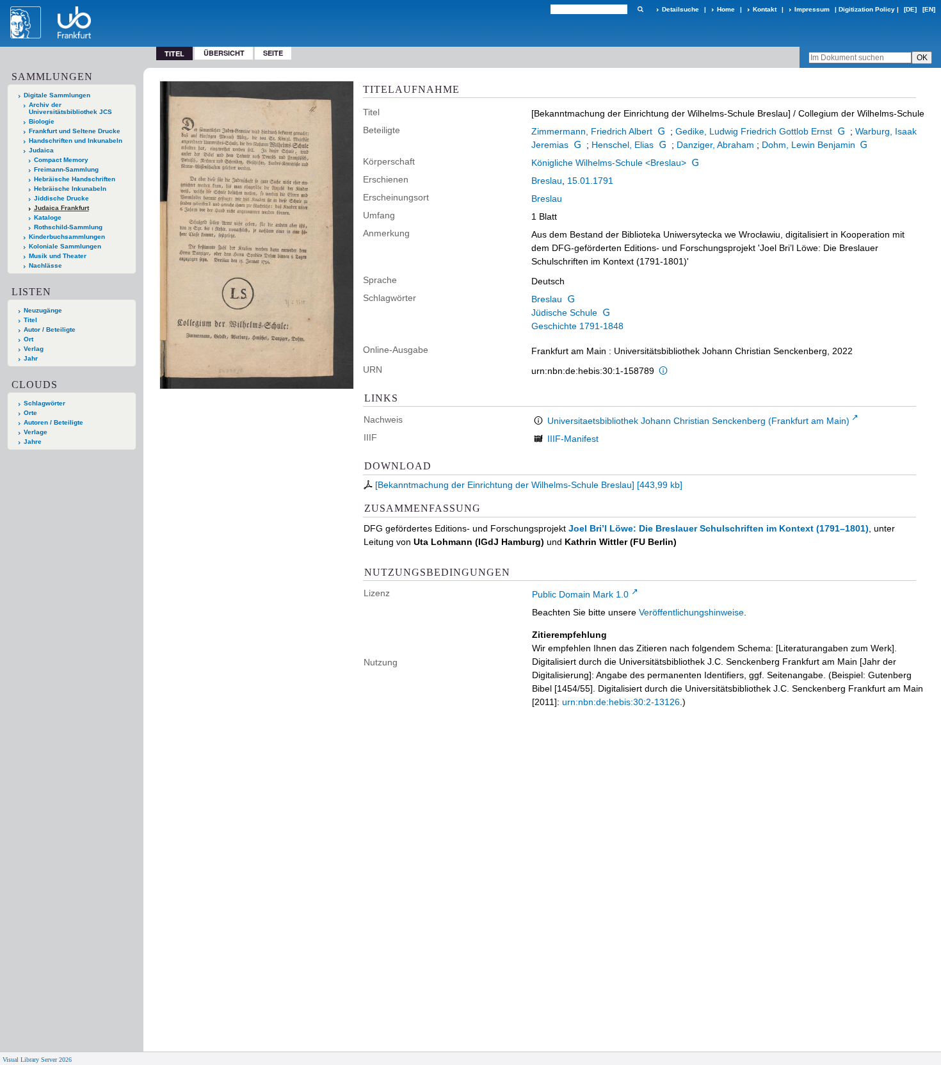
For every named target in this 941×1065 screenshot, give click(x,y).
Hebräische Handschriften (74, 179)
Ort (28, 339)
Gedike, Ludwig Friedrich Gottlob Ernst (753, 131)
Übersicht (224, 53)
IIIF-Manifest (573, 439)
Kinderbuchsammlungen (67, 236)
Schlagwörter (44, 403)
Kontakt (764, 9)
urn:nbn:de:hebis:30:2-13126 (621, 702)
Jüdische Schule (564, 312)
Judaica (41, 150)
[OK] (640, 9)
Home (726, 9)
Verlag (34, 348)
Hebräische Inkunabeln (70, 188)
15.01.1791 (590, 180)
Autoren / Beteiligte (53, 422)
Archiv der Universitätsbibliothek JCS (70, 108)
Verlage (35, 431)
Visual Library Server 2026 (37, 1059)
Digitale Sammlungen (57, 95)
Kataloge (47, 217)
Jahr (31, 358)
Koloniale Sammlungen (65, 246)
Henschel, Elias (622, 145)
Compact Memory (61, 159)
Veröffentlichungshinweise (691, 612)
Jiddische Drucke (61, 198)
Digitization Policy (867, 9)
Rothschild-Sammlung (68, 227)
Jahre (33, 441)
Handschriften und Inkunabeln (75, 140)
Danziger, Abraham (715, 145)
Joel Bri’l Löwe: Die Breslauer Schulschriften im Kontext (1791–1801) (718, 528)
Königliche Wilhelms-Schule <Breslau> (608, 163)
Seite (273, 53)
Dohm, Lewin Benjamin (808, 145)
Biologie (41, 121)
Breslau (546, 180)
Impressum (812, 9)
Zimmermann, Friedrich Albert (591, 131)
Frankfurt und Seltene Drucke (74, 130)
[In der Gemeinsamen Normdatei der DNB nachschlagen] (661, 131)
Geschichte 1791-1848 (577, 326)
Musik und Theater (57, 255)
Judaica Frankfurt (61, 207)
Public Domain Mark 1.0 (580, 594)
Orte (30, 412)
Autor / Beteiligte (50, 329)
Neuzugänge (43, 310)
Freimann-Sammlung (66, 169)
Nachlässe (45, 265)
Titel (30, 319)
